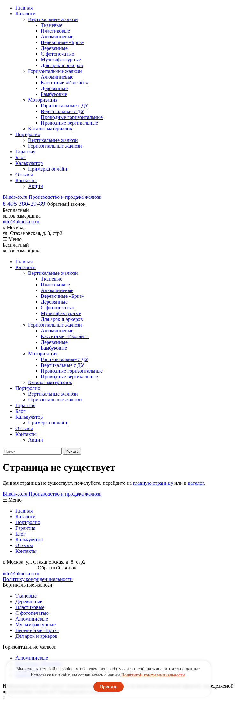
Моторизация (42, 100)
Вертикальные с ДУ (62, 111)
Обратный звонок (66, 204)
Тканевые (51, 25)
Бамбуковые (54, 94)
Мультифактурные (61, 59)
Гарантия (25, 151)
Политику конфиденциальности (38, 579)
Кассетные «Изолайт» (65, 82)
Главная (24, 8)
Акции (35, 186)
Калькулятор (29, 163)
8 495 (24, 203)
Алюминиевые (57, 36)
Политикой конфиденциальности (153, 675)
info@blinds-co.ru (21, 221)
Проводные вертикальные (69, 123)
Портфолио (27, 134)
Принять (108, 686)
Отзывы (24, 174)
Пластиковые (55, 31)
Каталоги (25, 13)
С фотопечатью (57, 54)
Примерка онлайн (47, 169)
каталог (196, 483)
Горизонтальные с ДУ (64, 105)
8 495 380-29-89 (19, 567)
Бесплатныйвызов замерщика (22, 213)
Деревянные (54, 48)
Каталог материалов (50, 128)
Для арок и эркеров (62, 65)
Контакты (26, 180)
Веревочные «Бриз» (62, 42)
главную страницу (153, 483)
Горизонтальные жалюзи (55, 71)
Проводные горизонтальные (72, 117)
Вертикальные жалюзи (53, 19)
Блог (20, 157)
